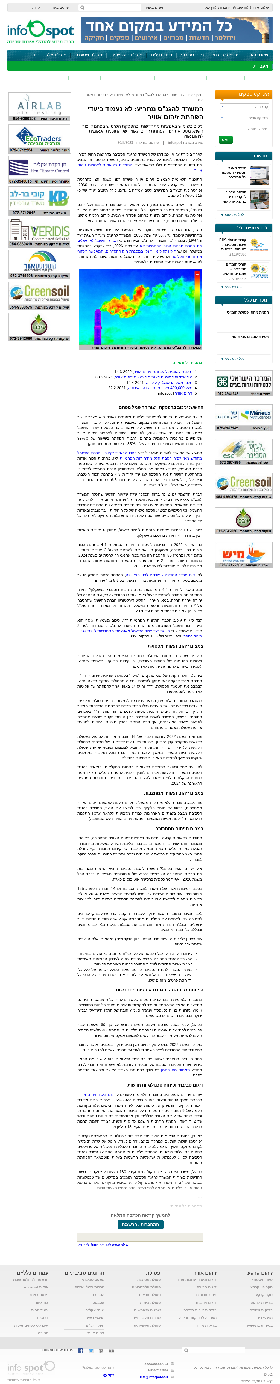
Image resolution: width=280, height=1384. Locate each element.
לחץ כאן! (107, 1375)
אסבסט (98, 1303)
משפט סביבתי (226, 55)
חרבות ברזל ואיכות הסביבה (89, 1291)
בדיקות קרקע (262, 1303)
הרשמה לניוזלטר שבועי (29, 1280)
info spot (194, 95)
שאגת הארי (257, 55)
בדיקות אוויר (206, 1325)
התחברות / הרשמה (140, 1224)
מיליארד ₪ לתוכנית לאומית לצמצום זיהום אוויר (153, 377)
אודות (36, 7)
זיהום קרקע (170, 77)
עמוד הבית (39, 1310)
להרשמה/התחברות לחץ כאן (226, 7)
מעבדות (260, 66)
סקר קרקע (264, 1295)
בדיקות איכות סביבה (200, 1310)
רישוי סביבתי (192, 55)
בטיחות (57, 77)
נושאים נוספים (29, 77)
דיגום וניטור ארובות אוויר (197, 1280)
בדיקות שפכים (261, 1310)
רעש (109, 77)
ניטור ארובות (206, 1295)
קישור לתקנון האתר (257, 1381)
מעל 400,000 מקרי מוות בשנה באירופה (160, 388)
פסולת (144, 77)
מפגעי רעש (95, 1318)
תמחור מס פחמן (175, 1070)
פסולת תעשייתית (126, 55)
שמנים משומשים (147, 1310)
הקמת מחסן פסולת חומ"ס (248, 312)
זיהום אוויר (258, 77)
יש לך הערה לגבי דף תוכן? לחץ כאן (103, 1245)
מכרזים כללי (255, 300)
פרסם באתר (59, 7)
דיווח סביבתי (84, 77)
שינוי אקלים (94, 1310)
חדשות (260, 156)
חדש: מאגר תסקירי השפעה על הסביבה (234, 172)
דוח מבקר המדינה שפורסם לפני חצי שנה (160, 575)
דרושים (42, 1318)
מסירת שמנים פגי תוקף (250, 337)
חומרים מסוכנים (225, 77)
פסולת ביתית (150, 1303)
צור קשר (41, 1303)
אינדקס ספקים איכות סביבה (31, 1329)
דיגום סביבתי (206, 1287)
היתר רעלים (161, 55)
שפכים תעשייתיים (146, 1318)
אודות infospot (36, 1287)
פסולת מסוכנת (88, 55)
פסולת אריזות (150, 1295)
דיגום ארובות (206, 1303)
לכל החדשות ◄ (232, 215)
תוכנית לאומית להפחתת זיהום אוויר (163, 371)
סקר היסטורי (262, 1280)
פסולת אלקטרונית (50, 55)
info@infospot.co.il (154, 1377)
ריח (126, 77)
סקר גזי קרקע (261, 1287)
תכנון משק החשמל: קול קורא (169, 382)
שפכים (196, 77)
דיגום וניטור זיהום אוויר (97, 1094)
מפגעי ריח (264, 1318)
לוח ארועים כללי (251, 228)
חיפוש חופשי (257, 129)
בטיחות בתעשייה (259, 1325)
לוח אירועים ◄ (231, 287)
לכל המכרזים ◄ (232, 359)
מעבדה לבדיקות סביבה (198, 1318)
